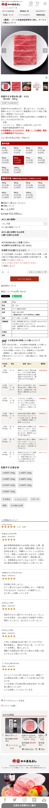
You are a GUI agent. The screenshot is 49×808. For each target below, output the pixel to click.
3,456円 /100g (8, 491)
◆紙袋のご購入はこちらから (13, 203)
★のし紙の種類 (9, 219)
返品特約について (8, 286)
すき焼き (6, 499)
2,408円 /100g (25, 479)
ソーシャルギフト (24, 15)
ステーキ (35, 499)
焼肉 (4, 505)
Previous (3, 50)
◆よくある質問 (7, 209)
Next (45, 50)
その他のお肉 (17, 505)
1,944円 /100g (8, 473)
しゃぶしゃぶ (21, 499)
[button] (3, 734)
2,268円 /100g (8, 479)
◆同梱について (7, 206)
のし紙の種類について (10, 227)
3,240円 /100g (25, 485)
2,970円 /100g (8, 485)
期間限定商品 (40, 15)
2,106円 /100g (25, 473)
